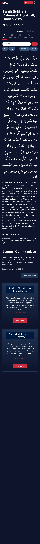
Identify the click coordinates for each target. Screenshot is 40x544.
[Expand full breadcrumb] (3, 25)
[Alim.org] (6, 3)
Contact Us (30, 241)
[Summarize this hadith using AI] (12, 49)
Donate (30, 3)
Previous (24, 49)
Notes (20, 38)
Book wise (31, 31)
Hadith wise (19, 31)
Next (34, 49)
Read (4, 38)
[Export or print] (5, 49)
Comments (12, 38)
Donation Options (29, 276)
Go (34, 44)
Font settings (28, 38)
